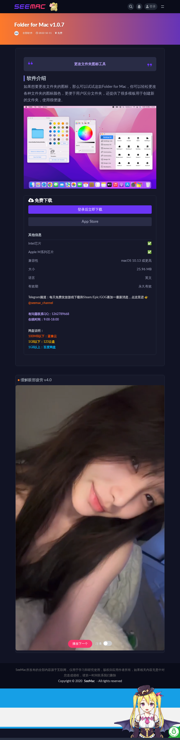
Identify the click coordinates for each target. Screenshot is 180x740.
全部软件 (27, 33)
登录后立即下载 (90, 209)
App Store (90, 221)
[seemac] (16, 33)
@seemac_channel (40, 303)
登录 (152, 6)
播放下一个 (80, 643)
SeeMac (89, 681)
